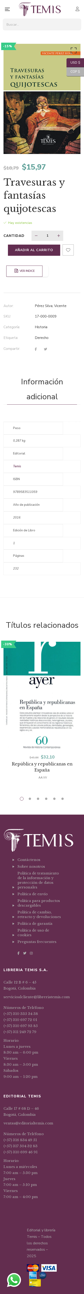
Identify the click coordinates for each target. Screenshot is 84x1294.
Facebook (19, 953)
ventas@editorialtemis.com (28, 1123)
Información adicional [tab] (42, 389)
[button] (73, 51)
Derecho (42, 337)
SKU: (7, 316)
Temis (17, 466)
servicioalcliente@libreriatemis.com (37, 997)
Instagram (31, 953)
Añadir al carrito (34, 250)
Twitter (24, 953)
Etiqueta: (11, 337)
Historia (41, 327)
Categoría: (12, 327)
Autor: (9, 306)
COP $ (73, 71)
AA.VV (42, 777)
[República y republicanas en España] (42, 695)
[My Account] (78, 9)
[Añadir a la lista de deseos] (68, 250)
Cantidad (14, 235)
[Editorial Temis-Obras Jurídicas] (40, 9)
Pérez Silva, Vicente (50, 306)
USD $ (73, 62)
